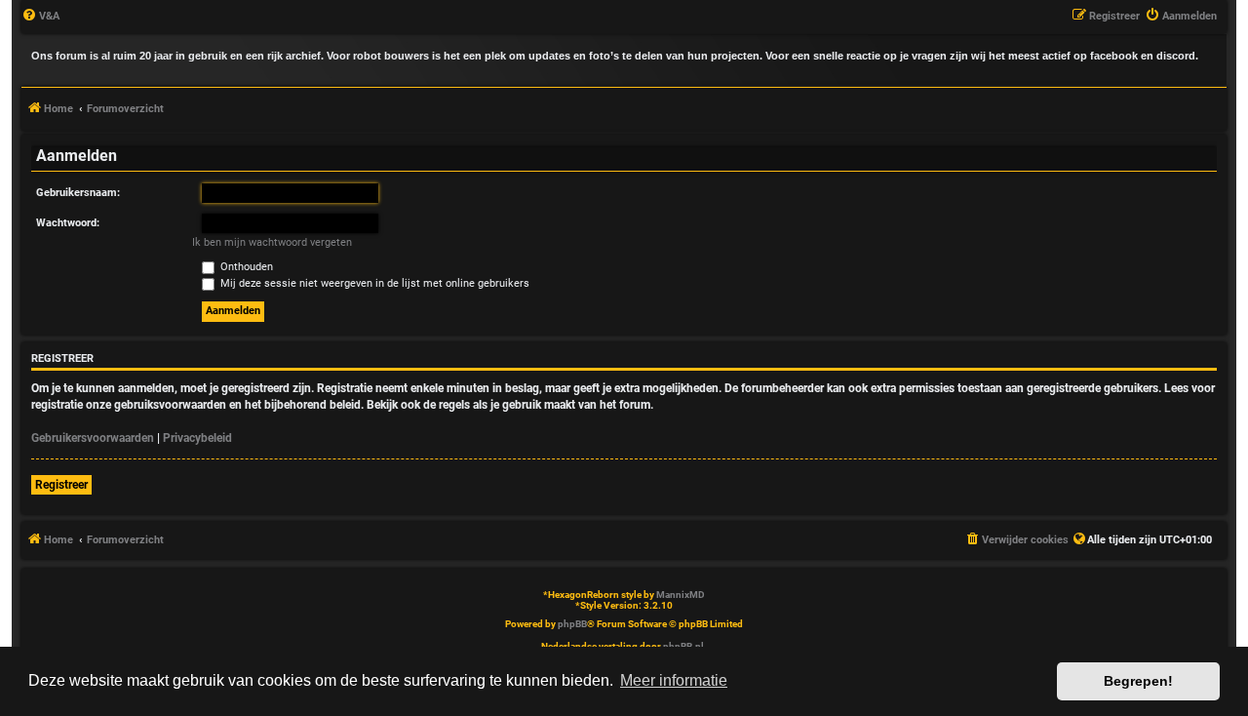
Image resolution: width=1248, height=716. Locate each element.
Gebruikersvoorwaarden (92, 438)
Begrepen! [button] (1138, 681)
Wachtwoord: (67, 223)
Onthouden (245, 266)
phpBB (572, 623)
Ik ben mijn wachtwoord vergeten (272, 242)
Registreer (61, 485)
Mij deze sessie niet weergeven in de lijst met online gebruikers (373, 283)
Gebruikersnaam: (78, 192)
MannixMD (680, 594)
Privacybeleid (197, 438)
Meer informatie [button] (673, 680)
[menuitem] (40, 16)
